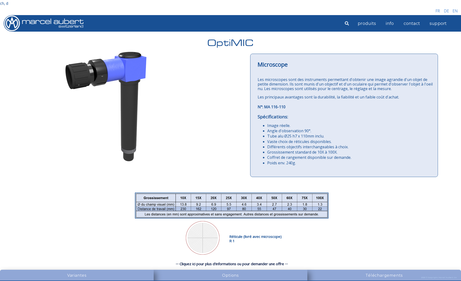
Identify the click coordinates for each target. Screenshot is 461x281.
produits (367, 23)
